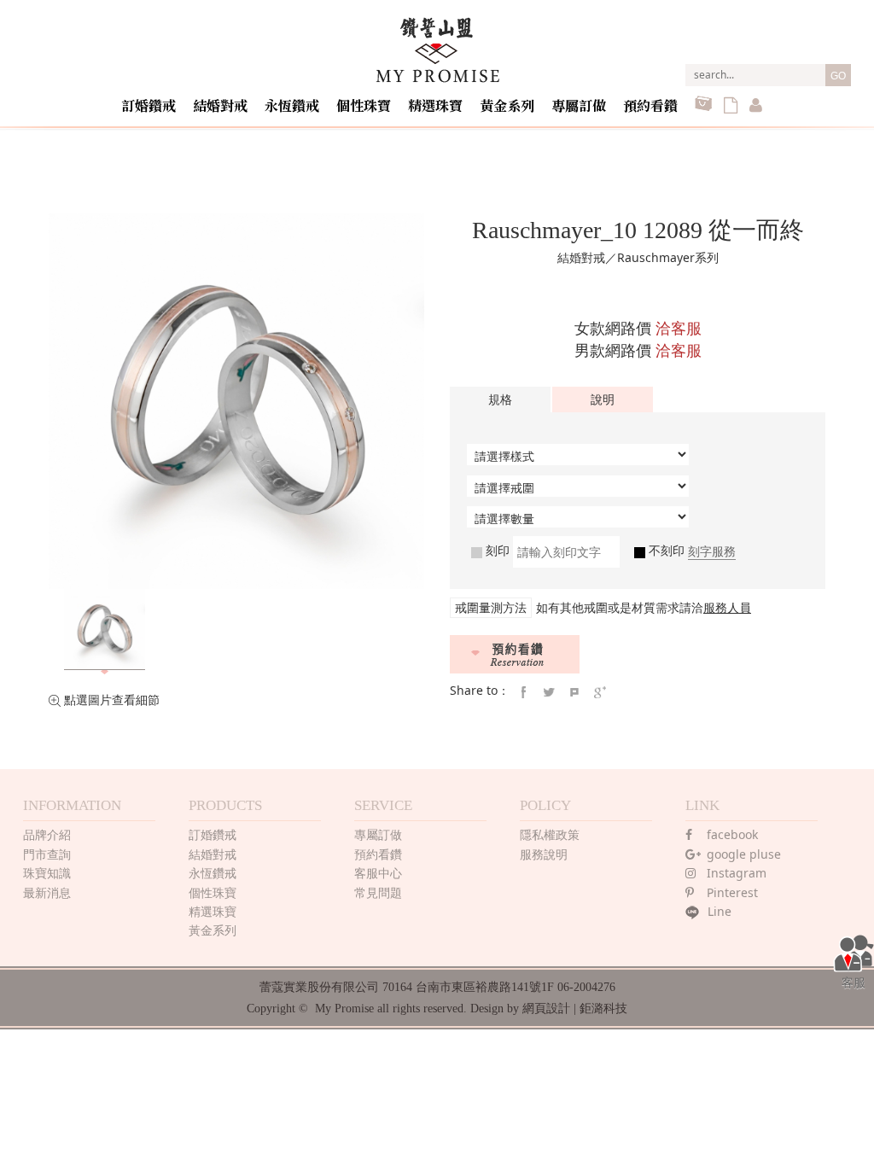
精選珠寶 (435, 105)
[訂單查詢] (730, 107)
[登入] (755, 107)
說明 (603, 399)
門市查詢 (47, 854)
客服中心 (378, 873)
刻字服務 (712, 551)
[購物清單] (703, 107)
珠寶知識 (47, 873)
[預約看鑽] (515, 654)
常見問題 (378, 892)
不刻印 (665, 550)
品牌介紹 (47, 834)
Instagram (736, 873)
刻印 (496, 550)
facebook (732, 834)
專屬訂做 (578, 105)
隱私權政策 (550, 834)
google (600, 692)
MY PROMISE (437, 50)
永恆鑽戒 (292, 105)
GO (838, 76)
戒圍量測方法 (491, 607)
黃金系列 (507, 105)
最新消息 (47, 892)
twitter (549, 692)
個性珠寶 (363, 105)
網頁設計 (546, 1008)
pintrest (574, 692)
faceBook (523, 692)
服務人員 (727, 607)
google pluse (744, 854)
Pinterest (732, 892)
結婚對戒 (220, 105)
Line (719, 911)
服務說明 (544, 854)
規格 (500, 399)
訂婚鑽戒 (148, 105)
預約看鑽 (650, 105)
